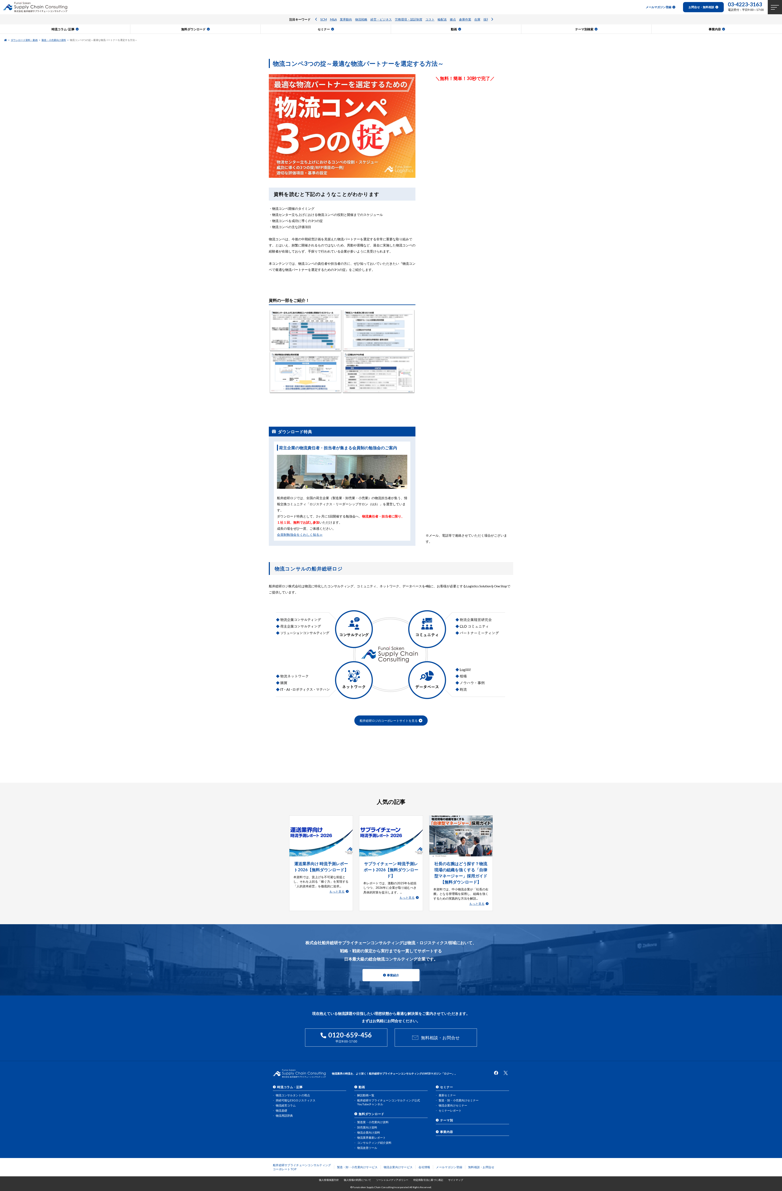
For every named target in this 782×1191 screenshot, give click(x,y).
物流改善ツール (367, 1147)
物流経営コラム (286, 1105)
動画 (362, 1087)
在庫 (477, 19)
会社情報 (424, 1167)
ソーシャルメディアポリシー (392, 1179)
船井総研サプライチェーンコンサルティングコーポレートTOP (302, 1167)
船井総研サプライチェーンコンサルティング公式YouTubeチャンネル (388, 1102)
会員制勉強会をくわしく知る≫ (300, 534)
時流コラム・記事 (290, 1087)
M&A (333, 19)
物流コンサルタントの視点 (293, 1095)
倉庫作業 (465, 19)
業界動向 (346, 19)
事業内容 (446, 1132)
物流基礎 (281, 1110)
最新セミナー (447, 1095)
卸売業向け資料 (367, 1127)
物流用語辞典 (284, 1115)
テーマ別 (446, 1120)
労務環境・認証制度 (408, 19)
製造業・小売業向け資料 (373, 1122)
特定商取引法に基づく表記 (428, 1179)
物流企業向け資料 (368, 1132)
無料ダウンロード (371, 1114)
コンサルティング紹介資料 (374, 1142)
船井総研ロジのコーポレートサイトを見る (389, 720)
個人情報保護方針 (329, 1179)
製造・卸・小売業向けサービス (357, 1167)
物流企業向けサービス (398, 1167)
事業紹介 (393, 975)
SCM (323, 19)
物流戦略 (361, 19)
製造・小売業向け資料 (54, 40)
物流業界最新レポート (371, 1137)
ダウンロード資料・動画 (24, 40)
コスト (430, 19)
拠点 (453, 19)
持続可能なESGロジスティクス (295, 1100)
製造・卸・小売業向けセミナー (459, 1100)
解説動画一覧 (365, 1095)
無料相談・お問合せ (440, 1037)
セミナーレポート (450, 1110)
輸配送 (442, 19)
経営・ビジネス (381, 19)
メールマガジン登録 (449, 1167)
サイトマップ (455, 1179)
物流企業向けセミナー (453, 1105)
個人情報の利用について (357, 1179)
